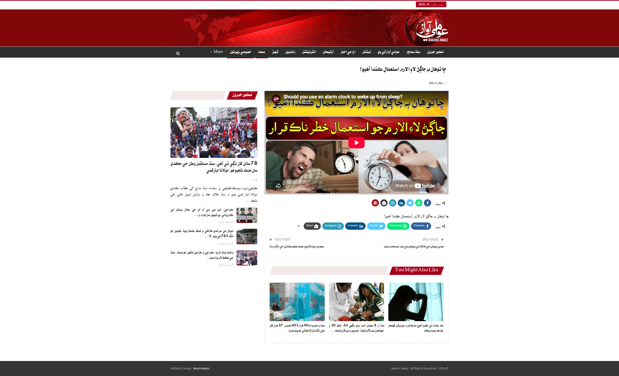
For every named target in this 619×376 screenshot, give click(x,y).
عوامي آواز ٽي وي (388, 52)
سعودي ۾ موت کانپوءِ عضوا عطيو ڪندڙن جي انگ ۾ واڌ (296, 247)
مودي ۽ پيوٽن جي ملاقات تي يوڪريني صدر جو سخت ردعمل (414, 247)
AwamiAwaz (201, 368)
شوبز (275, 52)
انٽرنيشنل (309, 52)
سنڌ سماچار (413, 52)
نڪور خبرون (435, 52)
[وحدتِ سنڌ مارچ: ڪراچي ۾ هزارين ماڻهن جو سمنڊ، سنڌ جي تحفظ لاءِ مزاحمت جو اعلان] (246, 258)
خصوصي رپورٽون (240, 52)
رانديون (290, 52)
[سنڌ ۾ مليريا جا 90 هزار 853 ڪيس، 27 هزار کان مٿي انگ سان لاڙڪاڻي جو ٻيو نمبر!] (297, 302)
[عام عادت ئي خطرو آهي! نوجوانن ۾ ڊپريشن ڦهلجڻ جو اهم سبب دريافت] (415, 302)
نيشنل (366, 52)
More (218, 52)
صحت (261, 52)
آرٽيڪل (328, 52)
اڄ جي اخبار (348, 52)
